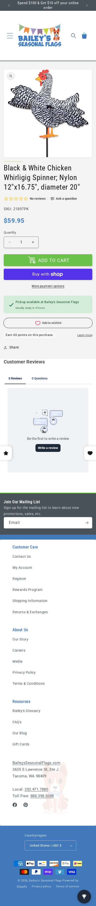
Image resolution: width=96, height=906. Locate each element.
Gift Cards (21, 744)
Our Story (20, 639)
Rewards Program (28, 590)
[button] (9, 35)
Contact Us (22, 556)
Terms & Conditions (29, 683)
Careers (19, 650)
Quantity (10, 232)
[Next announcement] (86, 5)
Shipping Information (30, 601)
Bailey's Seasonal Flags (45, 880)
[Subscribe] (86, 523)
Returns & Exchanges (30, 612)
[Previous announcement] (9, 5)
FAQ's (17, 722)
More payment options (48, 286)
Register (19, 579)
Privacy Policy (24, 672)
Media (18, 661)
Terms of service (67, 886)
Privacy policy (41, 886)
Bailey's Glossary (26, 711)
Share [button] (14, 347)
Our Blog (20, 733)
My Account (22, 568)
